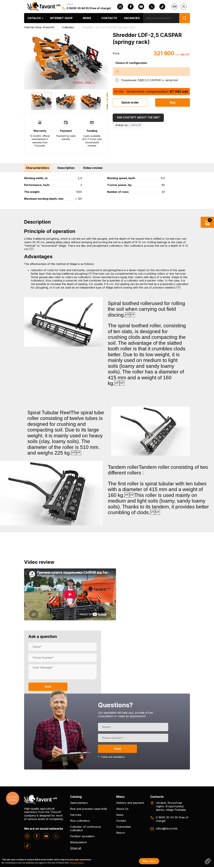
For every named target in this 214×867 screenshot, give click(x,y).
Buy (172, 102)
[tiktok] (162, 7)
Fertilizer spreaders (82, 836)
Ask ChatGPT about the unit (138, 117)
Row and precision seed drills (88, 808)
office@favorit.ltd (166, 828)
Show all (75, 848)
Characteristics (37, 168)
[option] (66, 60)
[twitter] (152, 7)
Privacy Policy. (77, 862)
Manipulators (78, 842)
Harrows (75, 814)
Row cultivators (80, 820)
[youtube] (141, 7)
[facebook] (131, 7)
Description (66, 168)
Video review (92, 168)
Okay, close (149, 861)
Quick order (130, 102)
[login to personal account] (184, 7)
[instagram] (120, 7)
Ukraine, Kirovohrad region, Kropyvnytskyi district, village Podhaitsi (171, 806)
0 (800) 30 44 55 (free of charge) (89, 8)
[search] (184, 18)
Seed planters (79, 802)
